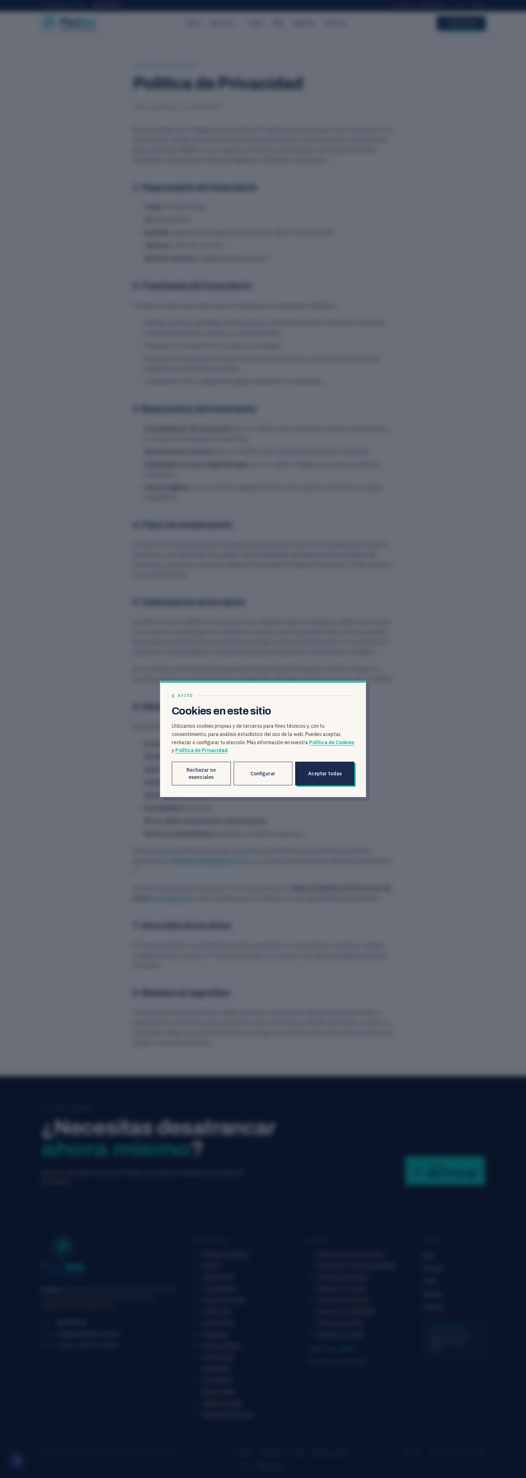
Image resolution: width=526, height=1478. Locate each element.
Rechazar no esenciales (201, 773)
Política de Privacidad (201, 750)
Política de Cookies (331, 742)
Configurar (263, 773)
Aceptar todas (325, 773)
